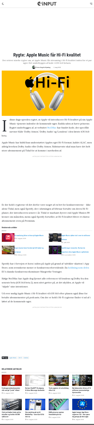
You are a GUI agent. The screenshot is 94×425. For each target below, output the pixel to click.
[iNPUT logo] (47, 4)
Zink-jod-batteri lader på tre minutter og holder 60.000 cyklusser (11, 414)
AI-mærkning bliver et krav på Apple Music (29, 235)
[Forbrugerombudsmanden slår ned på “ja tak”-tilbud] (12, 380)
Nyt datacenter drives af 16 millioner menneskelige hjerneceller (81, 390)
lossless (26, 358)
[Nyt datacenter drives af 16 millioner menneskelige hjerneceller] (82, 380)
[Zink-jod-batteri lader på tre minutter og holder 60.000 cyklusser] (12, 404)
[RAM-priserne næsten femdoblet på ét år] (59, 404)
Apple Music (12, 358)
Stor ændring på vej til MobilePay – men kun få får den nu (34, 414)
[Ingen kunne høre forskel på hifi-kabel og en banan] (8, 250)
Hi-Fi (20, 358)
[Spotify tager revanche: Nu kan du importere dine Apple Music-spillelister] (55, 250)
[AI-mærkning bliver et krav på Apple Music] (8, 237)
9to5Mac (52, 127)
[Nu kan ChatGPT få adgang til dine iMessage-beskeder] (35, 380)
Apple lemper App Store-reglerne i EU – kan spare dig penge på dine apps (81, 414)
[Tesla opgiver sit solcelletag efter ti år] (59, 380)
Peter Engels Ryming (43, 67)
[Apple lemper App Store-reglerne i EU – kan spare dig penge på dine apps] (82, 404)
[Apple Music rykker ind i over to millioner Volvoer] (55, 237)
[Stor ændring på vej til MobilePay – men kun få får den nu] (35, 404)
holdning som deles (78, 267)
